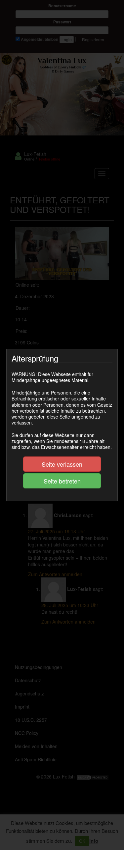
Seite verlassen (62, 464)
